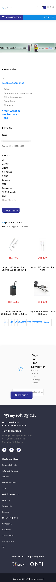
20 (43, 322)
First (6, 322)
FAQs (4, 547)
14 (31, 322)
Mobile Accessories (13, 83)
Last (49, 322)
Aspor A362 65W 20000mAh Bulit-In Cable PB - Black (13, 312)
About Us (6, 500)
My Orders (6, 529)
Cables (7, 89)
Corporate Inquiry (9, 465)
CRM (4, 488)
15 (33, 322)
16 (35, 322)
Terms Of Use (7, 535)
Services (5, 477)
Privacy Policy (8, 541)
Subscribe (21, 395)
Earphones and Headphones (18, 93)
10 (24, 322)
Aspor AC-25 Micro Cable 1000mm (42, 312)
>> (46, 322)
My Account (7, 524)
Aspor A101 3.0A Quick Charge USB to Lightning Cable (14, 268)
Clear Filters (11, 210)
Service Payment (9, 482)
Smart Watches (11, 110)
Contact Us (7, 506)
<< (10, 322)
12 (27, 322)
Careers (5, 512)
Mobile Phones (10, 114)
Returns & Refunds (10, 471)
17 (37, 322)
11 (25, 322)
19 (41, 322)
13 (29, 322)
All (3, 78)
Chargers (8, 105)
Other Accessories (13, 97)
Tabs (5, 118)
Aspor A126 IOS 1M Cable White (42, 268)
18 (39, 322)
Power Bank (9, 101)
